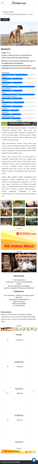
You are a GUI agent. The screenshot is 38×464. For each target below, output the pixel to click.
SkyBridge (19, 415)
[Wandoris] (19, 376)
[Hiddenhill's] (19, 349)
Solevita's (19, 442)
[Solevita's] (19, 429)
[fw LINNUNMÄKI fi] (19, 124)
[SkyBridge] (19, 403)
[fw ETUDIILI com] (19, 451)
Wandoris (19, 389)
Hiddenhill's (19, 362)
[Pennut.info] (19, 2)
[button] (34, 460)
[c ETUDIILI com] (19, 240)
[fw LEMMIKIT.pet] (19, 329)
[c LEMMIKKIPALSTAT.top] (19, 262)
